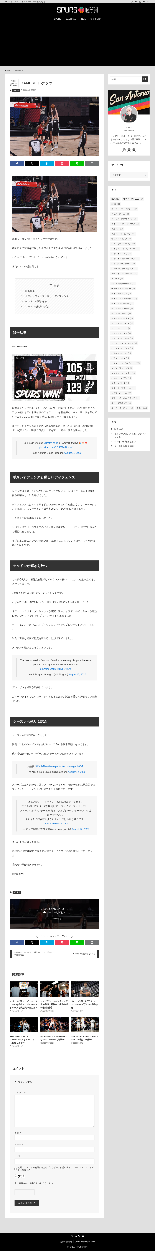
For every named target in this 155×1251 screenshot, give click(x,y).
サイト (18, 1156)
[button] (17, 163)
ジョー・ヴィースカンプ (124, 268)
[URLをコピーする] (92, 163)
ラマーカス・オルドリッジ (125, 398)
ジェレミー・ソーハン (123, 244)
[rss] (140, 1)
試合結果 (30, 291)
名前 (18, 1132)
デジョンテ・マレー (122, 308)
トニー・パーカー (120, 328)
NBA (115, 199)
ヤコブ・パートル (121, 393)
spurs (115, 204)
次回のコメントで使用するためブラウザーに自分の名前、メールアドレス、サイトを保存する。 (56, 1168)
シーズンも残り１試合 (37, 306)
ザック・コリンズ (121, 239)
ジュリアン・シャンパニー (125, 249)
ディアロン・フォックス (124, 298)
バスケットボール (121, 353)
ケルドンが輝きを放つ (37, 301)
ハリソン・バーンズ (122, 348)
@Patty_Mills (51, 443)
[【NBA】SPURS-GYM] (77, 10)
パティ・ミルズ (120, 358)
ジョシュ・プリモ (121, 254)
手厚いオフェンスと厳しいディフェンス (47, 296)
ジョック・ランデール (123, 263)
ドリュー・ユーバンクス (124, 343)
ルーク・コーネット (122, 408)
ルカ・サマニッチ (121, 403)
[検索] (148, 1)
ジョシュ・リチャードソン (125, 259)
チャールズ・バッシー (123, 288)
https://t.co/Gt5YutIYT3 (56, 823)
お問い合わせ (66, 1241)
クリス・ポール (120, 214)
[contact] (144, 1)
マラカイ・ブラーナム (123, 388)
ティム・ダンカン (121, 293)
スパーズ (117, 278)
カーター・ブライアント (124, 209)
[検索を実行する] (145, 79)
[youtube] (136, 1)
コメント (20, 1092)
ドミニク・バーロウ (122, 338)
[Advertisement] (77, 45)
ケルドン (117, 229)
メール (19, 1144)
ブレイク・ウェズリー (123, 373)
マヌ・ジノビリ (120, 383)
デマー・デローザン (122, 318)
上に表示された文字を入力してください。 (35, 1183)
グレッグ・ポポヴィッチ (124, 219)
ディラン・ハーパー (122, 303)
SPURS (16, 90)
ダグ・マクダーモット (123, 283)
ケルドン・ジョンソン (123, 234)
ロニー (142, 408)
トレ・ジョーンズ (121, 333)
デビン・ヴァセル (121, 313)
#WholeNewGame (45, 766)
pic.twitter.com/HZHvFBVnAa (55, 669)
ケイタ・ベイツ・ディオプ (125, 224)
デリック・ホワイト (122, 323)
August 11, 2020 (72, 453)
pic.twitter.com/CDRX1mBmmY (56, 447)
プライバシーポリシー (85, 1241)
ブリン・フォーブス (121, 368)
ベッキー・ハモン (121, 378)
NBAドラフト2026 (133, 199)
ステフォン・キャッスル (124, 273)
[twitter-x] (132, 1)
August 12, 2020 (77, 674)
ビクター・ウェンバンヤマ (125, 363)
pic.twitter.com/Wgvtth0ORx (70, 766)
